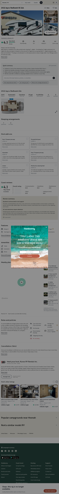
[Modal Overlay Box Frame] (29, 247)
